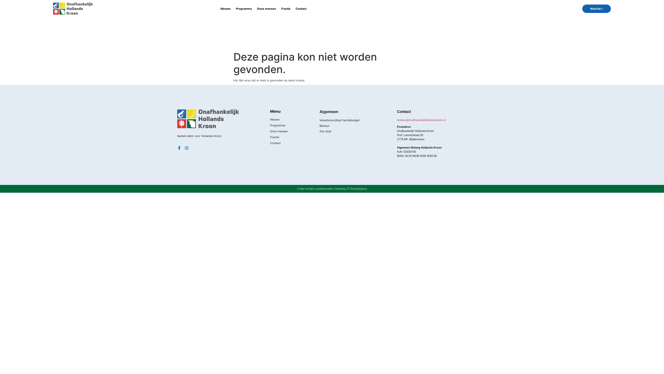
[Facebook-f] (179, 148)
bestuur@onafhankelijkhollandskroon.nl (421, 120)
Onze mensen (266, 8)
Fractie (285, 8)
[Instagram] (187, 148)
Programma (244, 8)
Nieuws (225, 8)
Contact (301, 8)
